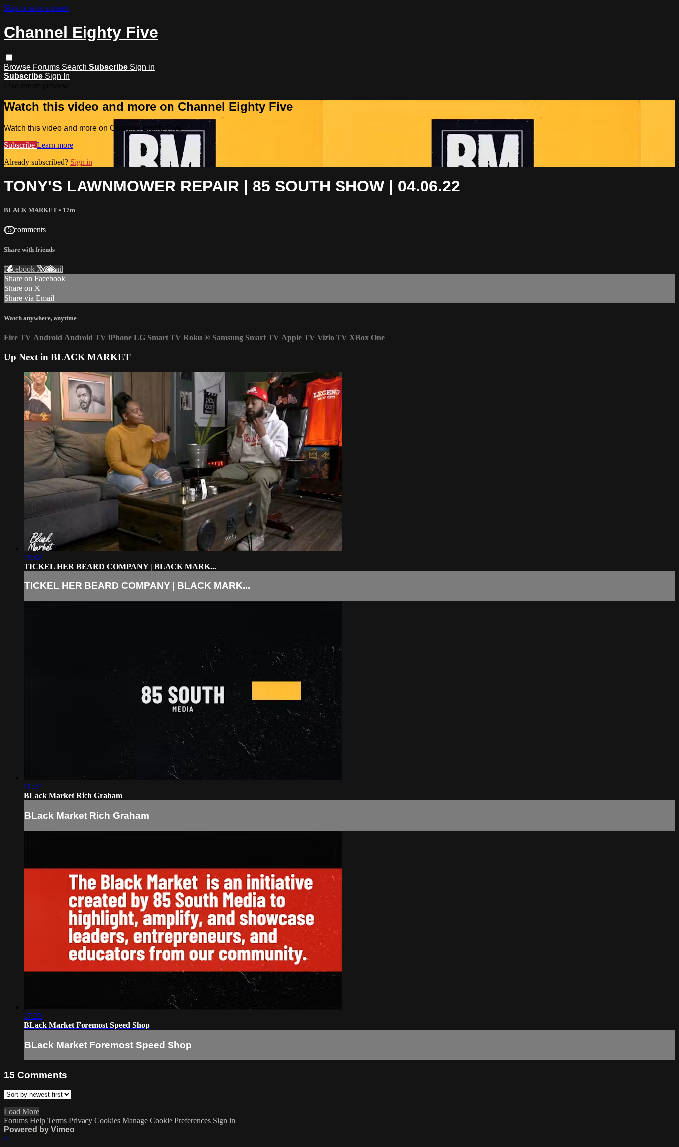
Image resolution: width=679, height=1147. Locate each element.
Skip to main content (36, 8)
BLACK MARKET (31, 210)
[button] (9, 57)
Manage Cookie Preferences (167, 1120)
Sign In (57, 76)
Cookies (108, 1120)
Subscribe (20, 145)
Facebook (20, 269)
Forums (47, 67)
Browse (18, 67)
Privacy (81, 1120)
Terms (58, 1120)
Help (38, 1120)
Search (75, 67)
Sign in (142, 67)
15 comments (25, 229)
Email (54, 269)
